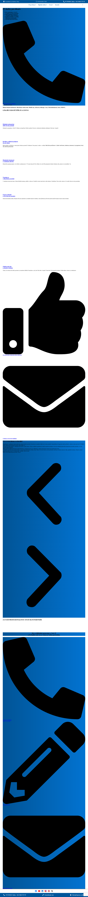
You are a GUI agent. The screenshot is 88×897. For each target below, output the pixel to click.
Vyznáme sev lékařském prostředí (8, 178)
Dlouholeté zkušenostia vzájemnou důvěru (8, 160)
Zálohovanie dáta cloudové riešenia (8, 267)
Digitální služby (42, 4)
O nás (50, 4)
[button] (44, 494)
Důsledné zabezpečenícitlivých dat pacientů (8, 125)
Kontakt (57, 4)
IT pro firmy (32, 4)
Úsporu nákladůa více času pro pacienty (9, 195)
